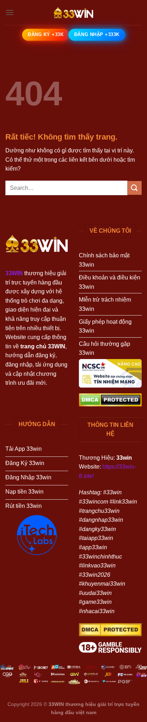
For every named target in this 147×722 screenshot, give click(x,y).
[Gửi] (134, 188)
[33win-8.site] (73, 12)
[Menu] (9, 12)
